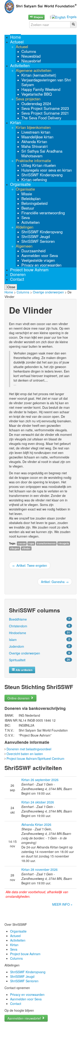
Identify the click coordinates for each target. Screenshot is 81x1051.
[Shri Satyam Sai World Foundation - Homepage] (40, 6)
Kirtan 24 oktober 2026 (37, 802)
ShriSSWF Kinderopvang (27, 972)
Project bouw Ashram (25, 954)
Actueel (15, 935)
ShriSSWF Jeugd (22, 976)
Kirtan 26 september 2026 (39, 779)
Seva (13, 949)
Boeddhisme (18, 619)
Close (10, 287)
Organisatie (18, 931)
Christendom (18, 626)
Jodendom (16, 646)
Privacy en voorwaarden (27, 994)
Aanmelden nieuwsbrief (24, 1018)
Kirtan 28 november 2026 (39, 869)
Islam (13, 639)
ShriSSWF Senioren (24, 981)
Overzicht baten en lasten (25, 753)
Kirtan (14, 944)
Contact (15, 1003)
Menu (9, 32)
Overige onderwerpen (48, 292)
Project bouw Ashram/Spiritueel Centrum (35, 758)
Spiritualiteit (17, 660)
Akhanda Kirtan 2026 (36, 824)
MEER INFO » (62, 904)
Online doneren (18, 698)
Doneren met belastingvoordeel (29, 749)
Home (8, 292)
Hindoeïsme (17, 633)
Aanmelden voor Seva (26, 999)
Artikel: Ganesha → (55, 581)
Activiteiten (17, 940)
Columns (23, 292)
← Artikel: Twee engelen (29, 565)
